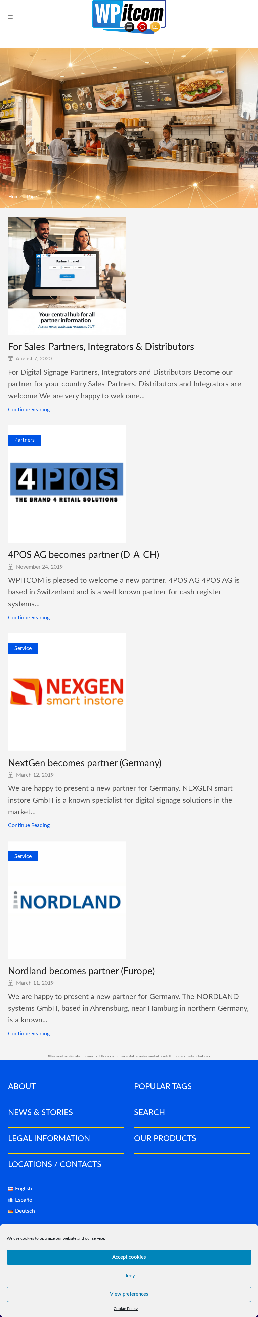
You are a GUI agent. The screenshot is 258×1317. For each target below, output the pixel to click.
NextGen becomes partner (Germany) (84, 763)
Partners (24, 440)
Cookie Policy (126, 1309)
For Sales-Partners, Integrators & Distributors (101, 347)
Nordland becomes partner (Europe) (81, 971)
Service (23, 648)
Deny (129, 1275)
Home (14, 197)
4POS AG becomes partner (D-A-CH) (83, 555)
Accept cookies (129, 1257)
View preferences (129, 1294)
